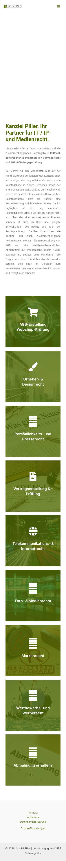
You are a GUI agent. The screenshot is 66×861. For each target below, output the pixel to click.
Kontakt (33, 812)
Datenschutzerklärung (33, 821)
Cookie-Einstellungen (33, 828)
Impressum (33, 817)
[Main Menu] (59, 6)
